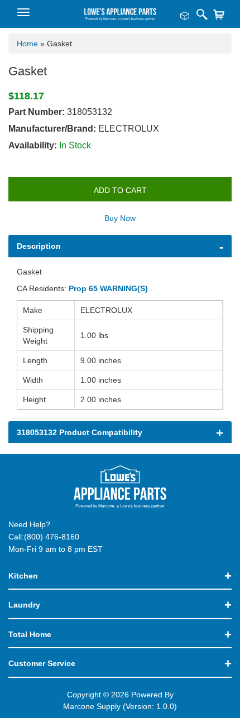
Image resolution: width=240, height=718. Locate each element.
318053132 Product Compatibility (79, 432)
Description (39, 246)
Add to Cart (120, 190)
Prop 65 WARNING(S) (108, 288)
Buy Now (120, 218)
